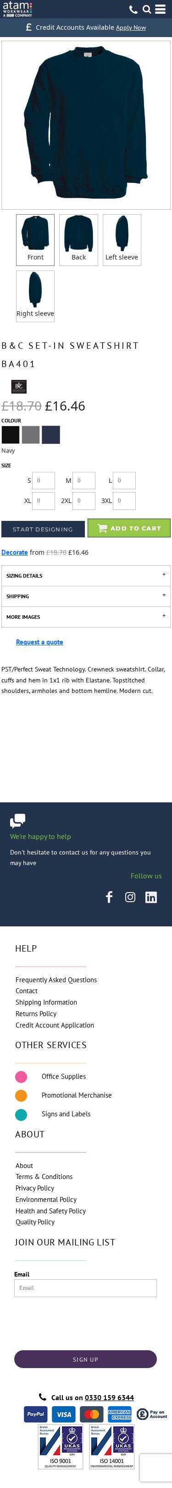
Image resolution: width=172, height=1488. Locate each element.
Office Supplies (64, 1076)
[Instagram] (130, 897)
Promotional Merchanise (77, 1095)
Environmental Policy (46, 1199)
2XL (66, 500)
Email (21, 1274)
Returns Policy (36, 1013)
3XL (106, 500)
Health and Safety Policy (51, 1211)
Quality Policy (35, 1221)
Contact (27, 990)
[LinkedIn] (151, 897)
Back (79, 257)
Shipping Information (46, 1002)
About (24, 1165)
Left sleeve (121, 257)
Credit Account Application (55, 1025)
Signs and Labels (66, 1113)
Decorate (14, 552)
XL (27, 500)
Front (36, 257)
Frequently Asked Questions (56, 979)
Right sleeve (35, 313)
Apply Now (131, 27)
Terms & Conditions (44, 1176)
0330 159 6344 (109, 1397)
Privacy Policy (35, 1188)
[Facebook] (109, 897)
